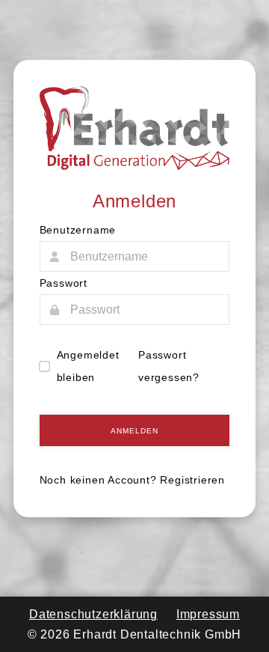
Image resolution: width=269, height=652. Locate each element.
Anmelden (134, 431)
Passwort (63, 283)
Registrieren (192, 480)
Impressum (208, 614)
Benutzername (78, 230)
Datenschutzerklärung (93, 614)
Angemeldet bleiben (88, 366)
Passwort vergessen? (169, 366)
